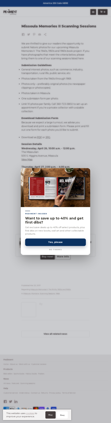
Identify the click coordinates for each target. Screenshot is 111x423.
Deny (62, 415)
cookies (30, 413)
